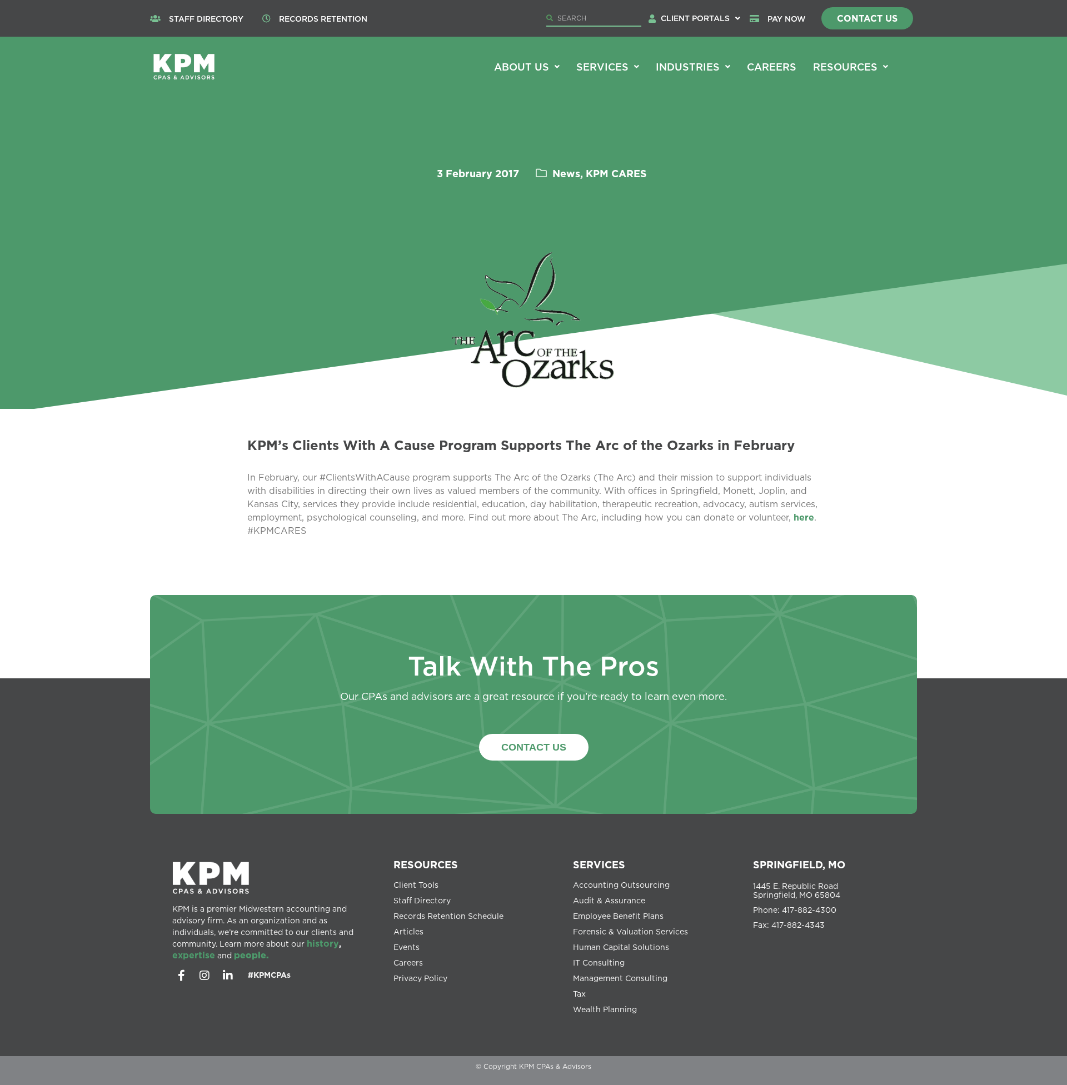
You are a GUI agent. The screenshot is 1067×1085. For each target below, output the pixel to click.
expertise (193, 955)
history (323, 943)
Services (602, 66)
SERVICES (599, 864)
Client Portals (695, 18)
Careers (771, 66)
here (804, 517)
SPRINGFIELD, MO (799, 864)
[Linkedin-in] (228, 975)
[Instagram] (204, 975)
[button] (700, 18)
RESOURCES (425, 864)
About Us (521, 66)
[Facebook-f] (181, 975)
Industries (688, 66)
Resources (845, 66)
